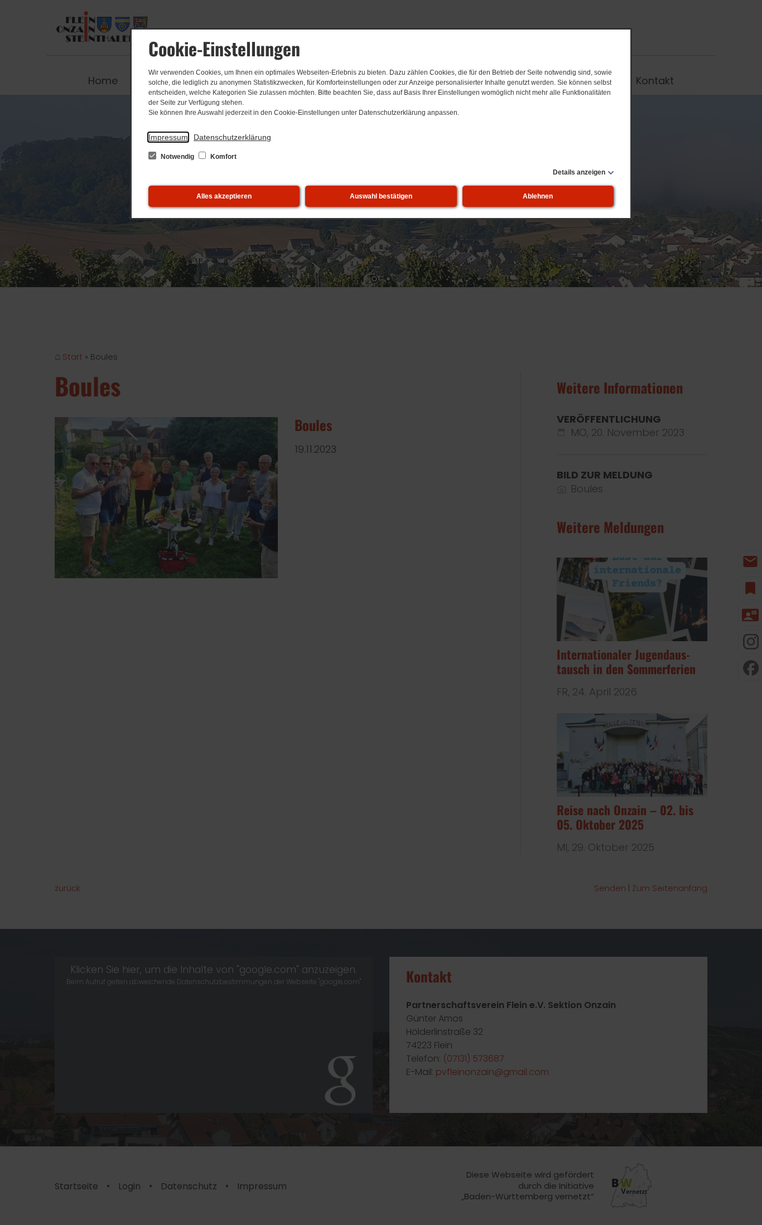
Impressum (168, 137)
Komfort (223, 157)
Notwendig (177, 157)
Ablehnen (538, 196)
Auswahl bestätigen (381, 196)
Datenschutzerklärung (232, 137)
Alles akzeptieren (224, 196)
